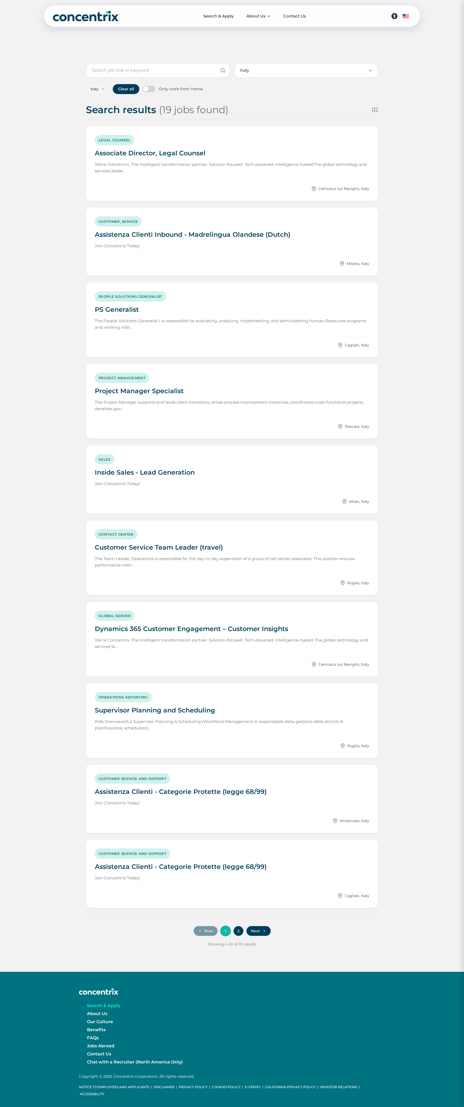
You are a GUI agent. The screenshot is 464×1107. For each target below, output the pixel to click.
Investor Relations (338, 1087)
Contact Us (294, 16)
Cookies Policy (226, 1087)
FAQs (93, 1037)
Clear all (126, 89)
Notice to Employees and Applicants (114, 1087)
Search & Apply (218, 16)
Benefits (96, 1029)
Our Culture (100, 1021)
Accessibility (92, 1094)
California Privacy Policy (290, 1087)
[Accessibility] (394, 16)
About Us (256, 16)
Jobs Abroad (100, 1045)
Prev (208, 931)
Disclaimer (164, 1087)
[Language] (405, 16)
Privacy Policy (193, 1087)
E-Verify (253, 1087)
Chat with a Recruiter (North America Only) (135, 1062)
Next (255, 931)
